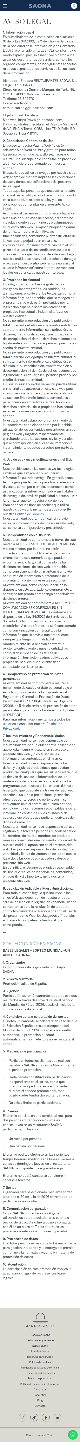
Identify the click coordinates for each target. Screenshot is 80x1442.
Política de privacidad (40, 1378)
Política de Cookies (29, 514)
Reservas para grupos (40, 1357)
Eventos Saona (40, 1351)
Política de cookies (40, 1362)
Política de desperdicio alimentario (40, 1384)
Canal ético (40, 1395)
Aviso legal (40, 1389)
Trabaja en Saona (40, 1335)
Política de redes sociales (40, 1373)
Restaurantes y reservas (40, 1340)
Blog (40, 1400)
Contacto (40, 1406)
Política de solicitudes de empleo (40, 1367)
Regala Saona (40, 1346)
